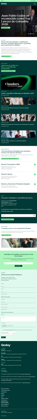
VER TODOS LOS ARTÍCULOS (8, 70)
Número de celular (4, 304)
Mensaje (2, 314)
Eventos (3, 395)
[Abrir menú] (35, 4)
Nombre (2, 283)
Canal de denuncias (5, 390)
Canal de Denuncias (31, 376)
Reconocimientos (5, 404)
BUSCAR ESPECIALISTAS (7, 219)
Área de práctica (4, 309)
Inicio (2, 396)
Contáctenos (4, 391)
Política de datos (4, 398)
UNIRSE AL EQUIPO (6, 235)
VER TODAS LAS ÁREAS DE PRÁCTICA (9, 158)
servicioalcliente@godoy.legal (6, 380)
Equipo (2, 393)
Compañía (3, 299)
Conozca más (5, 27)
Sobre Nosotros (6, 56)
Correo (2, 288)
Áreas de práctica (5, 388)
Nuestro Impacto (5, 402)
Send (3, 337)
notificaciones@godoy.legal (25, 374)
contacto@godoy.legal (26, 382)
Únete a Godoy (4, 406)
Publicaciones (4, 400)
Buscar (34, 215)
